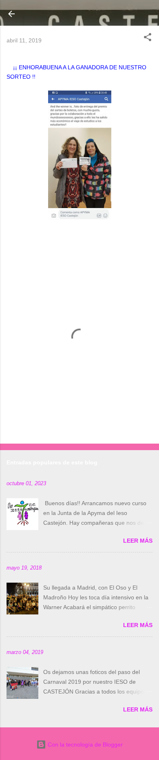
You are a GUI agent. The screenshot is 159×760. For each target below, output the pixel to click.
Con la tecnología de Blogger (84, 744)
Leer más (137, 540)
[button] (147, 38)
